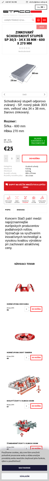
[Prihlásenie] (38, 20)
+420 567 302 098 (11, 2)
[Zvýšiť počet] (29, 307)
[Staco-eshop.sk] (24, 12)
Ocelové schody (31, 166)
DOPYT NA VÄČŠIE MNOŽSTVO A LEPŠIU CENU (27, 186)
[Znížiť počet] (29, 310)
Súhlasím (24, 476)
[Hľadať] (33, 20)
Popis (7, 210)
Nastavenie (24, 467)
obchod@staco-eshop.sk (38, 2)
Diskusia (21, 210)
